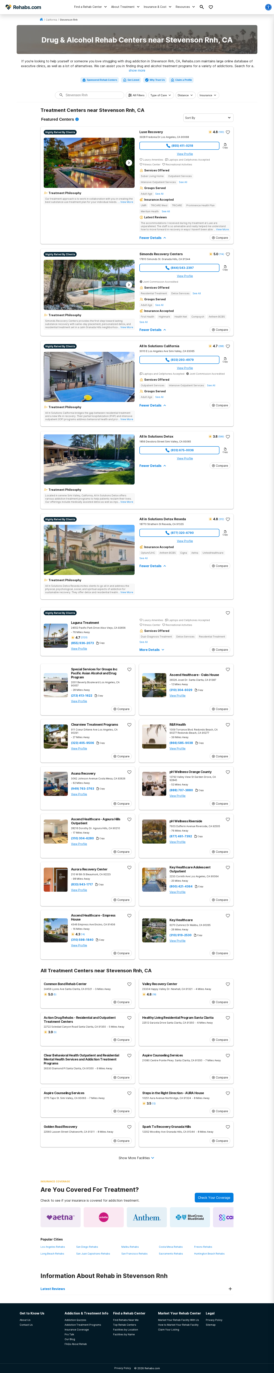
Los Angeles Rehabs (53, 1246)
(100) (221, 132)
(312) (221, 519)
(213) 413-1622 (81, 695)
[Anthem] (147, 1217)
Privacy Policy (122, 1368)
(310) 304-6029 (180, 690)
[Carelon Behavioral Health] (233, 1217)
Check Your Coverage (214, 1198)
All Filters (138, 95)
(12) (153, 1103)
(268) (221, 346)
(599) (221, 436)
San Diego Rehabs (87, 1246)
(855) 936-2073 (82, 643)
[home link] (41, 20)
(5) (55, 994)
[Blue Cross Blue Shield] (190, 1217)
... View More (125, 201)
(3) (55, 1032)
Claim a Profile (183, 80)
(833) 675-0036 (182, 450)
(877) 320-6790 (182, 532)
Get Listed (133, 80)
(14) (83, 934)
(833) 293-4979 (182, 359)
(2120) (84, 637)
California (51, 19)
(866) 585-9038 (181, 743)
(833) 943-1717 (82, 884)
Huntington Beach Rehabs (209, 1253)
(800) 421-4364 (181, 886)
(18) (154, 994)
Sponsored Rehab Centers (102, 80)
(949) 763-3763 (82, 788)
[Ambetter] (104, 1217)
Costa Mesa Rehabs (171, 1246)
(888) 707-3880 (181, 790)
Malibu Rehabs (130, 1246)
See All (183, 182)
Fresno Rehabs (203, 1246)
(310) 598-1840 (82, 939)
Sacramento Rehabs (171, 1253)
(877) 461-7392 (180, 836)
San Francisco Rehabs (134, 1253)
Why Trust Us (157, 80)
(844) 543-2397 (182, 267)
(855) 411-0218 (182, 145)
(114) (221, 254)
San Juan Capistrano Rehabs (93, 1253)
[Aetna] (61, 1217)
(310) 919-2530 (180, 935)
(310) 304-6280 (82, 838)
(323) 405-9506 (82, 743)
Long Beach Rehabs (52, 1253)
